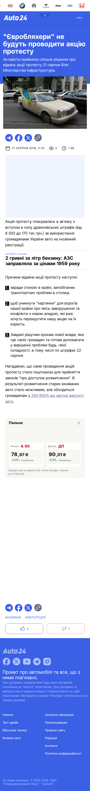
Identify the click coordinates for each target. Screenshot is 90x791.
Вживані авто (12, 738)
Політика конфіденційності (63, 753)
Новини (8, 715)
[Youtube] (27, 661)
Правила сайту (55, 730)
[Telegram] (37, 661)
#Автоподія (35, 617)
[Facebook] (6, 661)
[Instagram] (47, 661)
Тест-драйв (10, 722)
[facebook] (18, 138)
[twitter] (28, 138)
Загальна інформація (59, 715)
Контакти (51, 746)
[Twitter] (16, 661)
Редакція (51, 738)
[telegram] (9, 138)
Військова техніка (15, 730)
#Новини (13, 617)
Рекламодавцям (56, 722)
